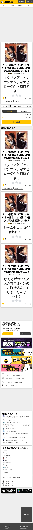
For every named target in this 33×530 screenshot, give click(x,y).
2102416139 (27, 114)
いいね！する (8, 481)
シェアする (4, 106)
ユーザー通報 (28, 106)
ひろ (6, 453)
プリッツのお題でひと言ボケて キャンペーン (13, 381)
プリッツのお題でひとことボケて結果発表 (13, 378)
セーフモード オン (8, 334)
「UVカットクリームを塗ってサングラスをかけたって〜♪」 (16, 434)
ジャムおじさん (8, 101)
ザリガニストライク (9, 470)
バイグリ (7, 467)
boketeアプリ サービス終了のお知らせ (12, 374)
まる (6, 450)
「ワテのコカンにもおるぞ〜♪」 (12, 422)
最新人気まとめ (23, 528)
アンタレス (7, 455)
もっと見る (16, 122)
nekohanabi (8, 462)
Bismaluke (28, 117)
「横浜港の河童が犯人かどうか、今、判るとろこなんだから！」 (17, 425)
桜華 (6, 460)
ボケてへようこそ (25, 334)
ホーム (4, 5)
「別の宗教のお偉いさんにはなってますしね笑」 (16, 442)
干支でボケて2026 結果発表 (9, 385)
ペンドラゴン (8, 472)
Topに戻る (26, 514)
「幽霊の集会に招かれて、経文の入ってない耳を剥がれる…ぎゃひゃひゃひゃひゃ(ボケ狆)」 (17, 417)
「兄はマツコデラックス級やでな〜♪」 (13, 440)
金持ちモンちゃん (9, 458)
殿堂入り (7, 528)
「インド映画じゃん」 (9, 420)
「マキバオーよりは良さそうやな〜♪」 (13, 431)
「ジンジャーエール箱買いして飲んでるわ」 (15, 437)
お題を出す (21, 5)
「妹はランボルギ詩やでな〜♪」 (12, 429)
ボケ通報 (13, 106)
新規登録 (21, 1)
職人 (29, 5)
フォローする (8, 483)
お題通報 (20, 106)
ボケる (12, 5)
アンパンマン (18, 101)
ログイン (29, 1)
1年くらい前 (28, 98)
